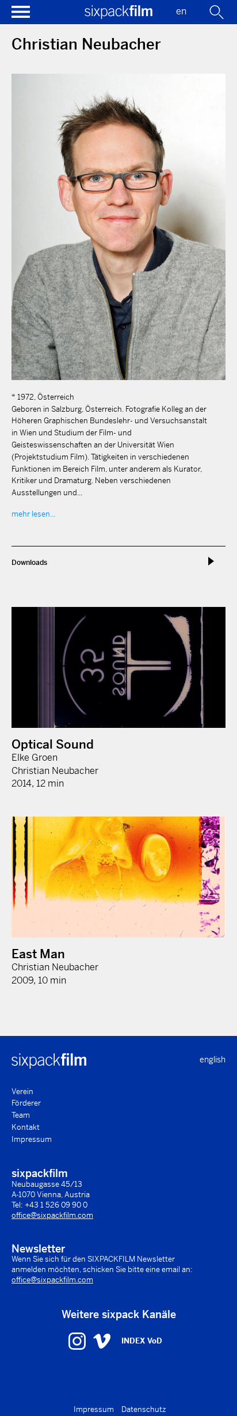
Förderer (26, 1103)
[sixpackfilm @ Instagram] (78, 1340)
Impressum (32, 1139)
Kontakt (26, 1127)
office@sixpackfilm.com (52, 1215)
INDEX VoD (141, 1341)
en (181, 11)
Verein (22, 1091)
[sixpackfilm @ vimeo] (101, 1340)
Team (21, 1115)
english (212, 1059)
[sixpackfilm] (118, 16)
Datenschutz (143, 1409)
